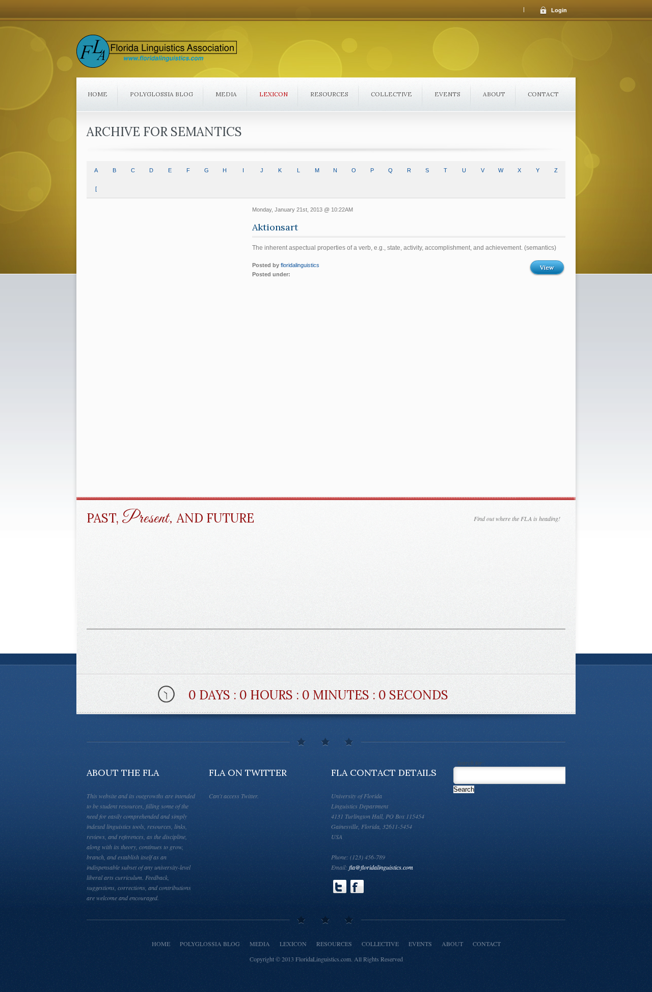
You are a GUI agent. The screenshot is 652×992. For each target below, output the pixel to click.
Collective (391, 94)
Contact (543, 94)
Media (226, 94)
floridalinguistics (300, 265)
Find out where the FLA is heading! (517, 518)
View (547, 267)
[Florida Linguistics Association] (156, 54)
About (494, 94)
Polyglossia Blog (161, 94)
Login (559, 10)
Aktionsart (275, 227)
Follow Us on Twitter (339, 886)
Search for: (470, 763)
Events (447, 94)
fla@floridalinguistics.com (381, 867)
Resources (329, 94)
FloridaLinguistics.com (323, 959)
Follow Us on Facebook (357, 886)
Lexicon (273, 94)
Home (97, 94)
